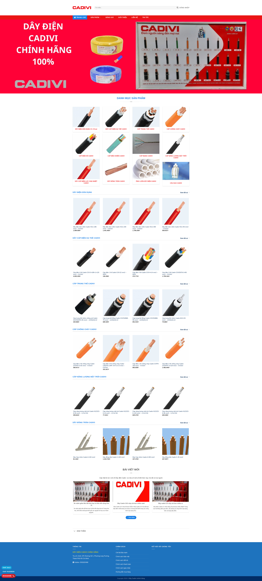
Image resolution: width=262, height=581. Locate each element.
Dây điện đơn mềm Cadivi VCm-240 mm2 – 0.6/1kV (114, 227)
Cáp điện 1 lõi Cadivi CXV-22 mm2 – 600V (114, 273)
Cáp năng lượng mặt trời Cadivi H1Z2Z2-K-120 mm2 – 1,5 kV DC (146, 412)
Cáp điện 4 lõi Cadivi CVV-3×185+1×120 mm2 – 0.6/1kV (86, 273)
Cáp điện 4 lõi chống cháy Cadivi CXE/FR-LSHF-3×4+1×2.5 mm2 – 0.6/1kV (114, 365)
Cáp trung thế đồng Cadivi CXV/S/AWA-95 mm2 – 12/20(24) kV (145, 319)
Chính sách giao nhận (123, 568)
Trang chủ (81, 17)
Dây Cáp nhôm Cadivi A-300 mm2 (144, 457)
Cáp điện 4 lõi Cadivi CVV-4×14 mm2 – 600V (145, 273)
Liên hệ (135, 17)
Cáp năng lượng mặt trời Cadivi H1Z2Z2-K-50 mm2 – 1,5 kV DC (86, 412)
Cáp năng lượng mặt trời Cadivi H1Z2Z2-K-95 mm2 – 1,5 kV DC (175, 412)
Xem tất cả (184, 192)
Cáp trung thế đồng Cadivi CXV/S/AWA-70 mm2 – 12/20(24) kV (115, 319)
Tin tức (145, 17)
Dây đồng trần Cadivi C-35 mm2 (172, 457)
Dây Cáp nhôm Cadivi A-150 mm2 (84, 457)
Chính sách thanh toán (123, 564)
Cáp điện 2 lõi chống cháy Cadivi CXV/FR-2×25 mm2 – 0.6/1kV (83, 364)
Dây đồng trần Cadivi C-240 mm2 (114, 457)
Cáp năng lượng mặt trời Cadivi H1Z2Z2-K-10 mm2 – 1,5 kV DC (116, 412)
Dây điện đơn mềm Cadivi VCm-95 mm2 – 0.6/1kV (175, 227)
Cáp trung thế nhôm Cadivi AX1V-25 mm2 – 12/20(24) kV (174, 319)
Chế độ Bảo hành (121, 552)
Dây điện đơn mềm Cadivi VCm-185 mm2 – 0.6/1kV (85, 227)
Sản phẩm (95, 17)
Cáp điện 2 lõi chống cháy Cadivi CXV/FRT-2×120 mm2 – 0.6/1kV (172, 364)
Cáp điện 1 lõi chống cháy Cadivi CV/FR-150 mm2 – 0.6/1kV (146, 364)
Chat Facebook (8, 571)
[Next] (191, 210)
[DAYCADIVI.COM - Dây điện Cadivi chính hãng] (82, 8)
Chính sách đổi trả (122, 560)
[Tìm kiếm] (177, 7)
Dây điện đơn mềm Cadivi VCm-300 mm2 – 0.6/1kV (144, 227)
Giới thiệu (122, 17)
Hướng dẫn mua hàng (123, 572)
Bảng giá (110, 17)
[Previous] (70, 210)
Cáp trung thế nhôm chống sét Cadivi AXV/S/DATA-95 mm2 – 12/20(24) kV (85, 319)
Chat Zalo (7, 567)
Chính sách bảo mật (122, 556)
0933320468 (84, 562)
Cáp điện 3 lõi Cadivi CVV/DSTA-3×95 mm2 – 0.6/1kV (174, 273)
